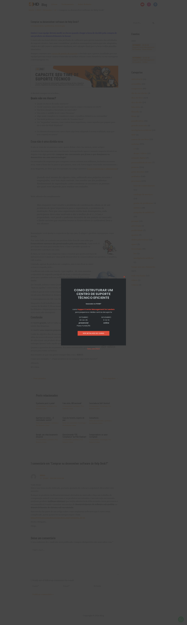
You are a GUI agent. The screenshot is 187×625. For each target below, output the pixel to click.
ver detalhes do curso (93, 333)
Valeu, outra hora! (93, 349)
